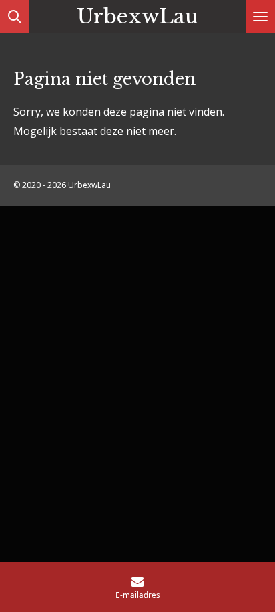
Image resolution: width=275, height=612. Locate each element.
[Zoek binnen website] (14, 16)
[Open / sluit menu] (260, 16)
